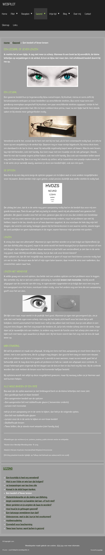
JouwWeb (99, 550)
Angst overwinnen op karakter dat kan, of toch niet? (30, 501)
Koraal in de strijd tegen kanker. (21, 489)
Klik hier (60, 546)
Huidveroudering (14, 520)
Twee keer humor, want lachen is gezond (25, 528)
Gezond (16, 42)
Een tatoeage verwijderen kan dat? (22, 512)
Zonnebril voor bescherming (19, 524)
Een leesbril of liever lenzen (35, 42)
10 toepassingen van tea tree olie (21, 485)
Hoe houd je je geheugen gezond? (22, 509)
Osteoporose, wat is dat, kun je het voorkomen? (28, 516)
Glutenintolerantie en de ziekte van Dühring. (27, 497)
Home (7, 42)
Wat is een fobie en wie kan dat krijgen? (24, 481)
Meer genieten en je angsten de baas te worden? (28, 505)
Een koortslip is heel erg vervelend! (22, 477)
